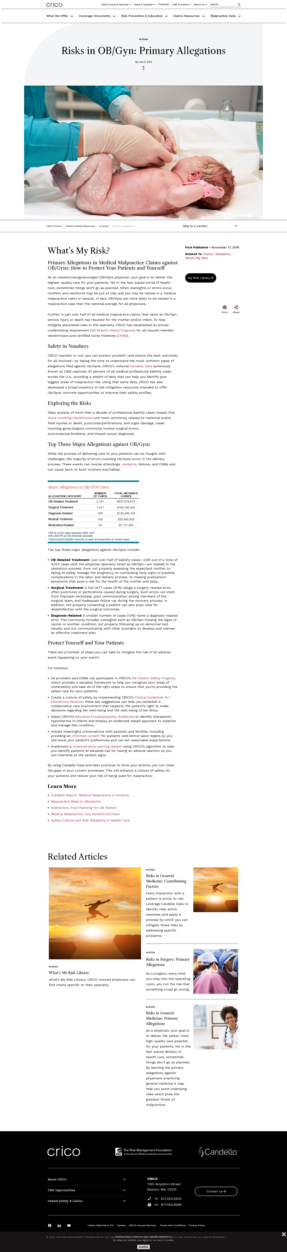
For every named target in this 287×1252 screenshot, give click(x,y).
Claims (208, 254)
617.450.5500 (171, 1199)
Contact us (214, 1191)
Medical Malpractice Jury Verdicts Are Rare (85, 814)
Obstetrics (223, 254)
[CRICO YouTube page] (69, 1225)
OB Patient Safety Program (112, 330)
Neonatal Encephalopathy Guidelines (104, 717)
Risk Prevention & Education (142, 16)
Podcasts (163, 4)
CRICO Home (53, 226)
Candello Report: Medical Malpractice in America (90, 795)
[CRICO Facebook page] (50, 1225)
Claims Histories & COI (100, 1225)
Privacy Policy (197, 1225)
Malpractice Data (223, 16)
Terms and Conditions (173, 1225)
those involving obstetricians (71, 418)
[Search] (239, 4)
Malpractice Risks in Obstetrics (76, 801)
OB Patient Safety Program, (153, 678)
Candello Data (141, 366)
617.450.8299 (171, 1205)
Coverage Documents (95, 16)
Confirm (143, 1247)
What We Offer (57, 16)
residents (129, 464)
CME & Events (180, 4)
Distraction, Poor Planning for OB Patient (84, 808)
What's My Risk (196, 258)
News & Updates (143, 4)
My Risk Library (199, 278)
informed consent (86, 736)
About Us (199, 4)
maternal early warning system (97, 746)
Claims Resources (187, 16)
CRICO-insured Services (114, 4)
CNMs (122, 336)
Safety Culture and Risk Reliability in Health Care (90, 820)
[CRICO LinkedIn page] (59, 1225)
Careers (121, 1225)
